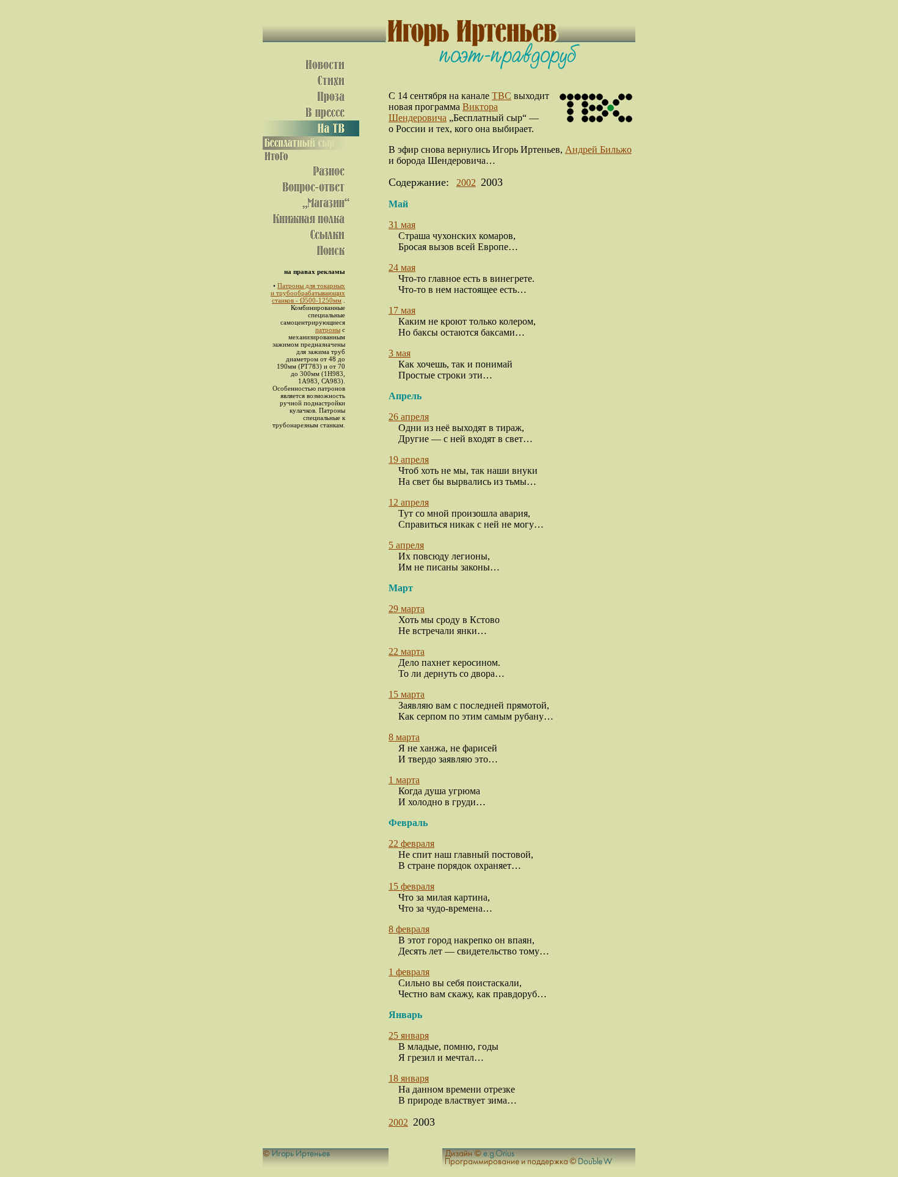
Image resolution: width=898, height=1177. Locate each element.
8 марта (404, 737)
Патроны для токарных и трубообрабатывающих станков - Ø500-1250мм (308, 293)
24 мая (402, 267)
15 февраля (411, 886)
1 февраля (409, 972)
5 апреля (406, 545)
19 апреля (409, 459)
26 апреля (409, 416)
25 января (409, 1035)
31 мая (402, 225)
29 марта (407, 608)
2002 (466, 182)
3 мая (400, 353)
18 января (409, 1078)
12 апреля (409, 502)
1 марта (404, 780)
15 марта (407, 694)
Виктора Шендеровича (443, 112)
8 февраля (409, 929)
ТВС (501, 95)
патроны (327, 329)
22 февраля (411, 843)
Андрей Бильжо (598, 149)
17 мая (402, 310)
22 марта (407, 651)
